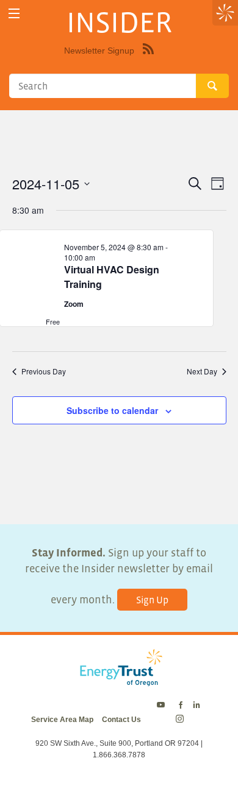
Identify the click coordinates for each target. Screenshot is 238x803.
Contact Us (121, 719)
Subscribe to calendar (112, 410)
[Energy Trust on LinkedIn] (196, 705)
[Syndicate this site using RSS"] (148, 58)
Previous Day (43, 371)
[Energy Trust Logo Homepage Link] (119, 680)
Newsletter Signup (99, 50)
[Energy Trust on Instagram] (181, 719)
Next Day (202, 371)
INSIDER (119, 21)
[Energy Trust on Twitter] (162, 705)
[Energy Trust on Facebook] (180, 705)
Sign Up (152, 599)
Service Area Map (62, 719)
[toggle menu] (13, 13)
